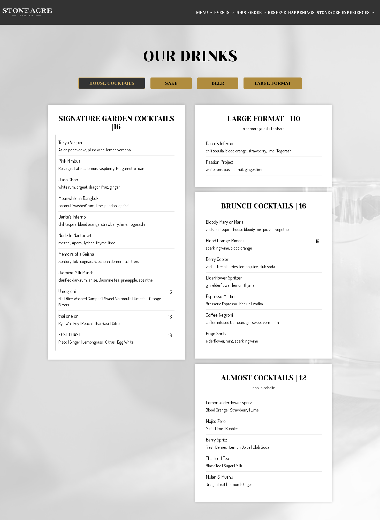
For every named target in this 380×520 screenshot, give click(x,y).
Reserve (277, 13)
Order (255, 13)
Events (222, 13)
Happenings (301, 13)
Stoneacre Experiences (344, 13)
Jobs (241, 13)
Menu (202, 13)
